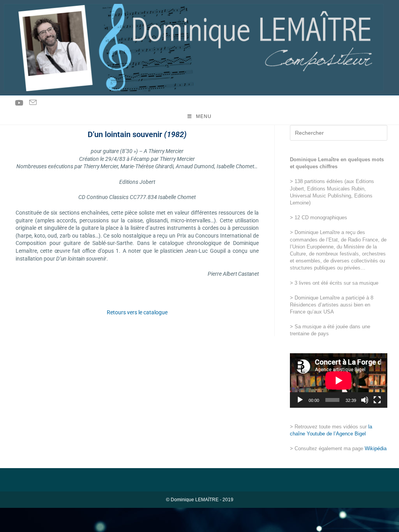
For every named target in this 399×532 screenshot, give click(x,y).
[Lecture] (300, 400)
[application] (338, 380)
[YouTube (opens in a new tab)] (19, 103)
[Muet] (365, 400)
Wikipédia (376, 448)
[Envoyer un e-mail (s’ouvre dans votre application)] (33, 103)
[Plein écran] (377, 400)
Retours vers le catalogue (137, 312)
